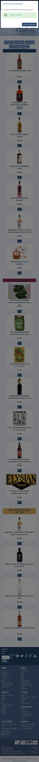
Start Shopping (28, 24)
